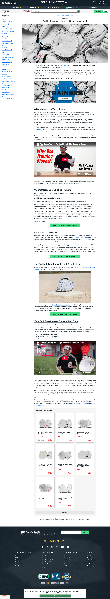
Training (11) (5, 64)
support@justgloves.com (82, 403)
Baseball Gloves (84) (7, 21)
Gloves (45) (5, 26)
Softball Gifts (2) (6, 92)
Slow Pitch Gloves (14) (8, 57)
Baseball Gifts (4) (6, 78)
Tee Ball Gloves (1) (7, 98)
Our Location (67, 557)
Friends (66, 563)
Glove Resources (53, 7)
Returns (17, 559)
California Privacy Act (63, 593)
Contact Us (18, 555)
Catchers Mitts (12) (7, 62)
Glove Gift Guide (46, 563)
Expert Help (102, 3)
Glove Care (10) (6, 66)
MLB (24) (4, 38)
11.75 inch (85, 237)
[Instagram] (52, 547)
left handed (64, 206)
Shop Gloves (16, 7)
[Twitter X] (47, 547)
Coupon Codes (68, 561)
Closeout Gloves (92, 7)
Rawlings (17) (5, 54)
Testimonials (67, 559)
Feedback (89, 563)
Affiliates (66, 565)
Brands (43, 565)
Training (88, 519)
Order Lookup (19, 563)
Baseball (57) (5, 24)
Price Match (18, 565)
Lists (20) (4, 47)
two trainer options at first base (61, 305)
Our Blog (89, 555)
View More (65, 512)
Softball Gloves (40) (7, 29)
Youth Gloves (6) (6, 76)
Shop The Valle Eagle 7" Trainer (65, 256)
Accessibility (90, 565)
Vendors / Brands (65, 522)
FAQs (16, 557)
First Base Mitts (80, 519)
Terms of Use (90, 557)
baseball (64, 65)
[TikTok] (68, 547)
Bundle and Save (72, 7)
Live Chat (17, 561)
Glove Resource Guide (47, 559)
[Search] (78, 11)
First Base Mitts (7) (7, 71)
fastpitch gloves (38, 129)
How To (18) (5, 52)
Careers (66, 555)
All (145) (4, 19)
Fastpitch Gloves (70, 519)
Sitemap (89, 561)
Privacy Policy (50, 593)
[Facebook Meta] (42, 547)
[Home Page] (9, 3)
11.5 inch (77, 237)
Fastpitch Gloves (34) (7, 33)
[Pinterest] (57, 547)
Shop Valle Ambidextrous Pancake (65, 225)
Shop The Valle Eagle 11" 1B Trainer (65, 314)
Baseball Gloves (50, 519)
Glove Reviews (45, 555)
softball (71, 65)
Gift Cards (44, 567)
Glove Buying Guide (47, 561)
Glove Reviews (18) (7, 50)
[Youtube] (62, 547)
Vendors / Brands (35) (8, 31)
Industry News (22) (7, 41)
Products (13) (5, 59)
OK (55, 596)
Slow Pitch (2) (5, 89)
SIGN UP (84, 532)
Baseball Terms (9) (7, 69)
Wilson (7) (4, 74)
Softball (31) (5, 36)
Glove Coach (45, 557)
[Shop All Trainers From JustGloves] (65, 92)
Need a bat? (26, 11)
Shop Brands (33, 7)
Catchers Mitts (60, 519)
